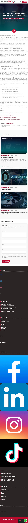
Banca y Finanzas (5, 321)
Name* (3, 239)
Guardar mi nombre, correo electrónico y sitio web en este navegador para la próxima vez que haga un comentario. (14, 256)
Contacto (24, 1)
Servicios (3, 327)
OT (19, 125)
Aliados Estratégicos (6, 304)
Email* (3, 244)
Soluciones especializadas (7, 311)
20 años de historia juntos (6, 189)
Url (2, 249)
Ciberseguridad (7, 18)
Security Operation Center (7, 310)
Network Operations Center (7, 308)
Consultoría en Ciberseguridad (8, 307)
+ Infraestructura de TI (17, 18)
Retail (2, 324)
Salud (2, 325)
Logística (3, 320)
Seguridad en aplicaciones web (7, 157)
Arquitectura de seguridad (7, 305)
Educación (3, 330)
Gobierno (3, 328)
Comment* (4, 231)
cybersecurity (16, 125)
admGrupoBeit (9, 123)
